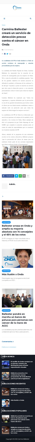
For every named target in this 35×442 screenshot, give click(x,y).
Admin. (12, 184)
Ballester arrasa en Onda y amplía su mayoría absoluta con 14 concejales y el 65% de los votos (17, 230)
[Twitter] (7, 54)
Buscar (30, 18)
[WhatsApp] (20, 176)
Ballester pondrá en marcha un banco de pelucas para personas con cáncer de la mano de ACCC (17, 320)
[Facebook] (5, 54)
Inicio (3, 25)
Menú (4, 18)
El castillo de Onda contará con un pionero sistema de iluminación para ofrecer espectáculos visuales (22, 364)
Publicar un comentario (9, 347)
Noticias (7, 222)
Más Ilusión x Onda (13, 274)
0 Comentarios (8, 50)
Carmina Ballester (23, 439)
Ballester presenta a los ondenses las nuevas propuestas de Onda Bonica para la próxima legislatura (21, 375)
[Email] (10, 54)
